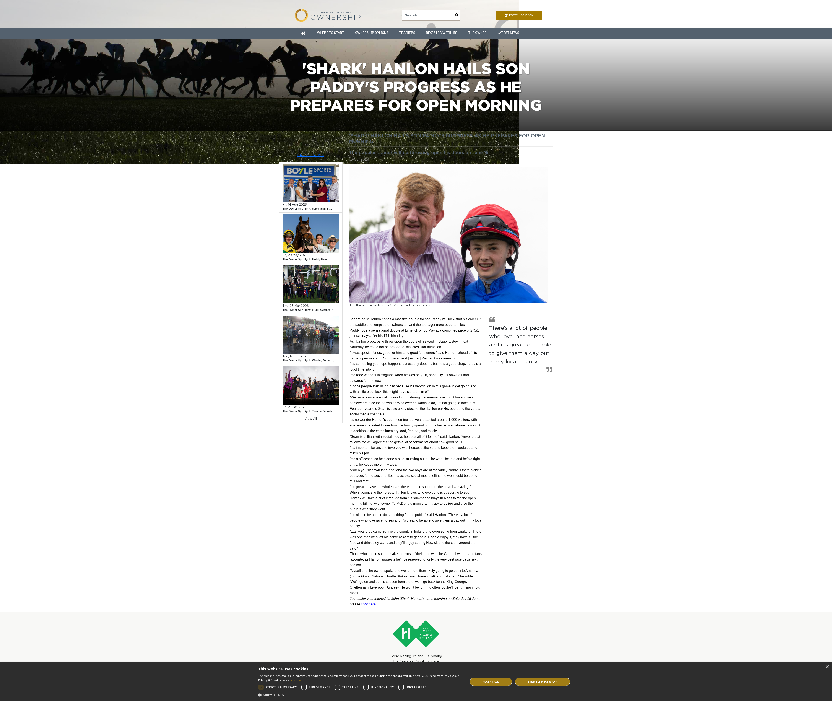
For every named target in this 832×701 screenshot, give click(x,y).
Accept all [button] (491, 681)
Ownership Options (371, 33)
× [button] (827, 667)
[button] (360, 695)
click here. (369, 604)
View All (311, 419)
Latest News (508, 33)
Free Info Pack (521, 15)
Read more (297, 680)
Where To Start (330, 33)
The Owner (477, 33)
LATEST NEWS (310, 155)
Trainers (407, 33)
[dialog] (416, 681)
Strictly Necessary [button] (542, 681)
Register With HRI (441, 33)
